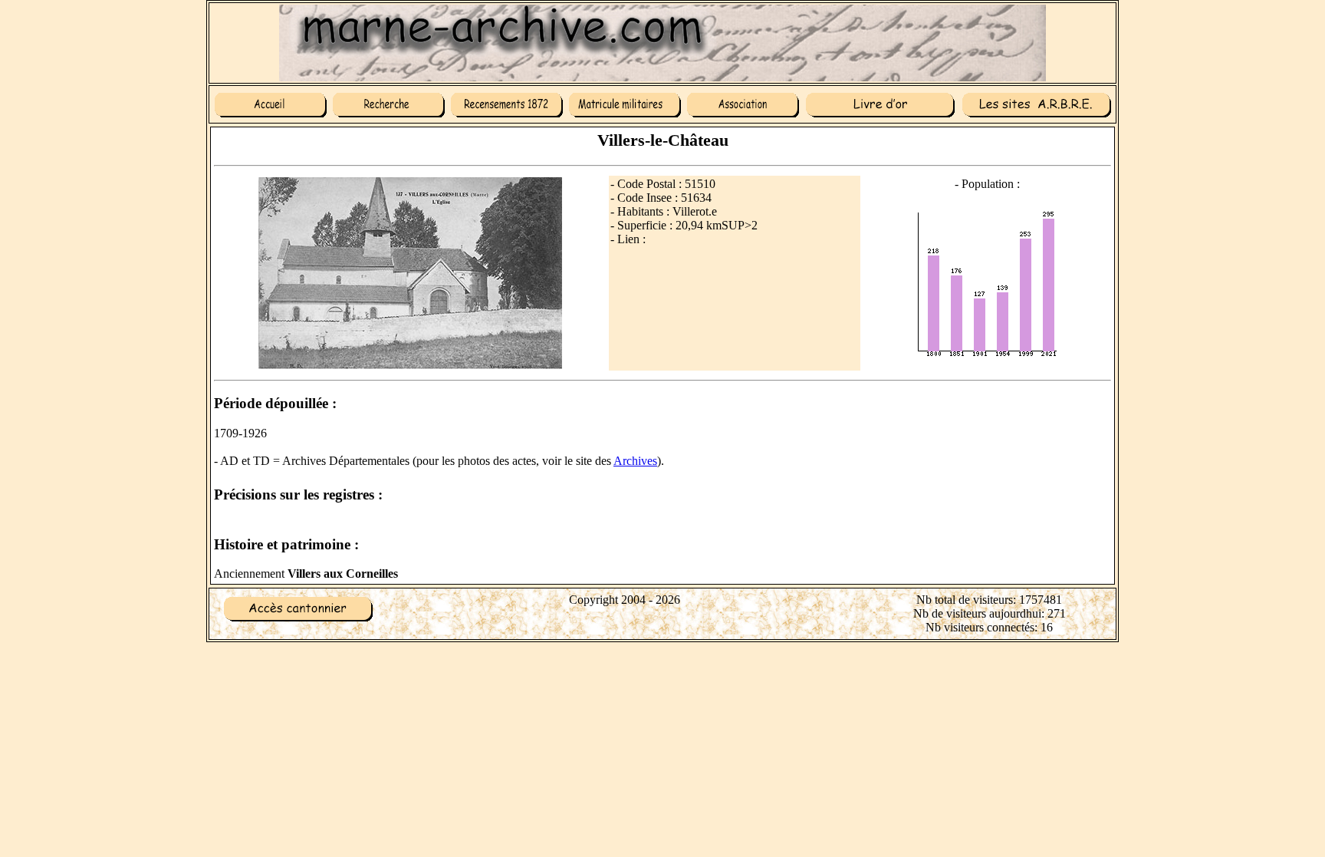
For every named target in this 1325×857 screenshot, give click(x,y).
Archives (635, 460)
